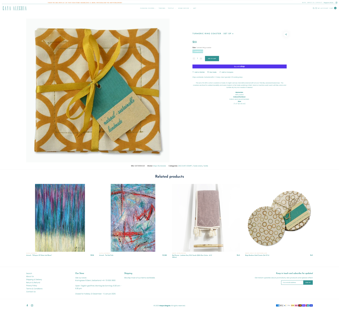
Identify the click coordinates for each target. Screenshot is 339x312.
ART (194, 8)
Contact (319, 2)
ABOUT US (311, 2)
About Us (30, 276)
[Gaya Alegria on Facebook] (27, 305)
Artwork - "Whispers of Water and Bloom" (39, 255)
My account (323, 8)
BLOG (304, 2)
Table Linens (198, 166)
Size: (201, 47)
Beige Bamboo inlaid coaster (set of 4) (257, 255)
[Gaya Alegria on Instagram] (336, 2)
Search (29, 273)
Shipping (128, 273)
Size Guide (212, 72)
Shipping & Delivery (34, 279)
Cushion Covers (147, 8)
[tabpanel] (98, 90)
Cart (332, 8)
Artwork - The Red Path (106, 255)
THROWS (162, 8)
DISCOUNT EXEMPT (185, 166)
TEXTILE (171, 8)
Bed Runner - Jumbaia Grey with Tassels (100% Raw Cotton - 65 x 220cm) (192, 256)
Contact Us (31, 291)
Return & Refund (33, 282)
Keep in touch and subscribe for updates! (294, 273)
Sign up (308, 282)
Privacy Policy (31, 285)
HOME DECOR (183, 8)
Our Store (79, 273)
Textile (205, 166)
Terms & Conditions (34, 288)
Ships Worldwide (159, 166)
